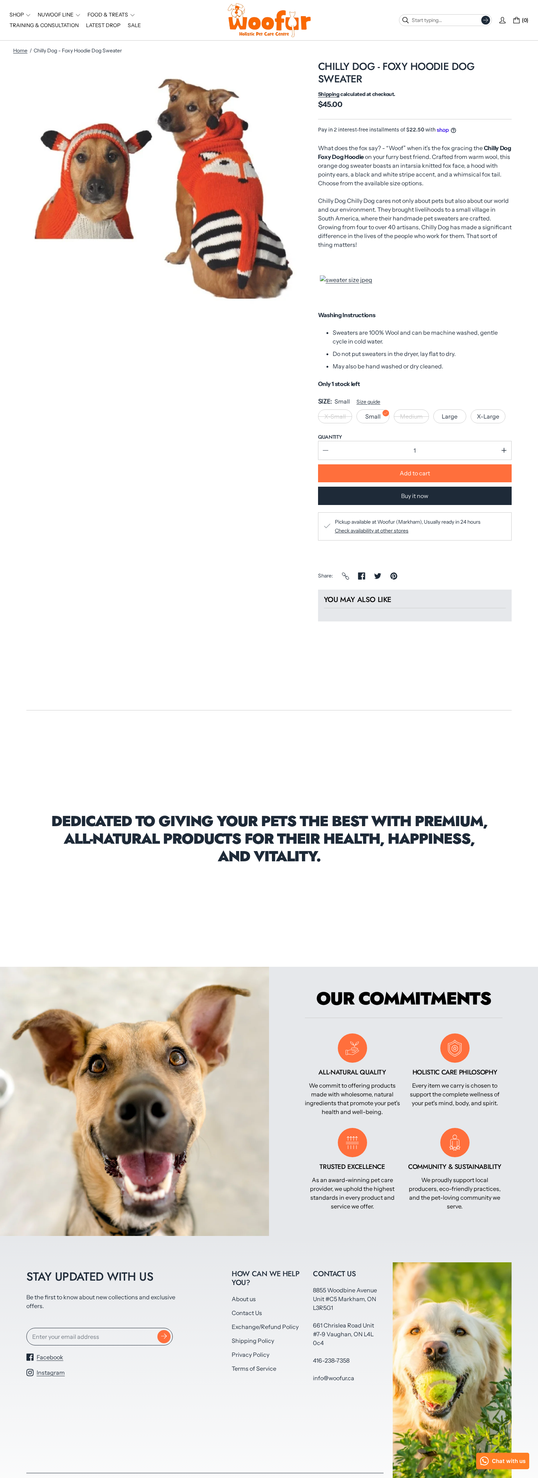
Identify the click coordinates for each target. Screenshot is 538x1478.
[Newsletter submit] (164, 1336)
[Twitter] (378, 576)
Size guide (368, 401)
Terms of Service (254, 1368)
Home (20, 50)
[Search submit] (485, 20)
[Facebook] (362, 576)
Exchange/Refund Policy (265, 1326)
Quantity (330, 437)
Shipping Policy (253, 1340)
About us (244, 1299)
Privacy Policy (250, 1354)
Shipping (329, 94)
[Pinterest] (394, 576)
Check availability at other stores (371, 530)
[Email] (345, 576)
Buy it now (414, 496)
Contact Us (247, 1313)
